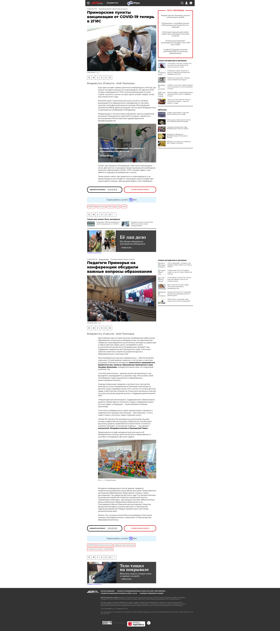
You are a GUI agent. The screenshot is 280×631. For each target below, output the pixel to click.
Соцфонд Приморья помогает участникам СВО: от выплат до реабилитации (175, 51)
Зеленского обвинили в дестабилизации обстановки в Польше (177, 136)
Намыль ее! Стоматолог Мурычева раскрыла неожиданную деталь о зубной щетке (179, 293)
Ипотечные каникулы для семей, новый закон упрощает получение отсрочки (175, 34)
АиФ (97, 72)
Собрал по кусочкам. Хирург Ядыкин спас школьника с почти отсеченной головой (180, 86)
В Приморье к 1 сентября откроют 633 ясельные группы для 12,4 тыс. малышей (175, 25)
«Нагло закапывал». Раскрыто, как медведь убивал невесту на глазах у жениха (179, 264)
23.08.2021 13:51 (92, 9)
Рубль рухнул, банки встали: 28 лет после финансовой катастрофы (179, 120)
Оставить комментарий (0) (140, 189)
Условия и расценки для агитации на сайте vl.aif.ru (119, 593)
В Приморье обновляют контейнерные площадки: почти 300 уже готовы (175, 43)
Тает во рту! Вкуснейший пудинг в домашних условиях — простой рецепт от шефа (179, 101)
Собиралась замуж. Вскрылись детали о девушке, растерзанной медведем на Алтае (178, 72)
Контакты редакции (107, 591)
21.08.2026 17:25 (92, 259)
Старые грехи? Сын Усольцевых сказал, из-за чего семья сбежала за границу (179, 272)
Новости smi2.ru (94, 253)
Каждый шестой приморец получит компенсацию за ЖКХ (175, 16)
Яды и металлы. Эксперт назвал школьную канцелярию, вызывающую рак (178, 286)
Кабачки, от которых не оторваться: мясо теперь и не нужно (179, 142)
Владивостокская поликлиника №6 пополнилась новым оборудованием (142, 223)
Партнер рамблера (119, 622)
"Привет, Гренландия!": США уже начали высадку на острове (178, 113)
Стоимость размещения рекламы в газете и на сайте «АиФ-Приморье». (141, 591)
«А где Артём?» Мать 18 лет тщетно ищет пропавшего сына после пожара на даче (179, 279)
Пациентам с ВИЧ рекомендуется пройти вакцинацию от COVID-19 (107, 223)
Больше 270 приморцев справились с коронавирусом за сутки (122, 149)
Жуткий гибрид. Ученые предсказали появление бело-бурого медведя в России (180, 94)
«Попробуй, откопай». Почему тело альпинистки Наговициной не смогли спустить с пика (179, 65)
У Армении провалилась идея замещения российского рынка (177, 127)
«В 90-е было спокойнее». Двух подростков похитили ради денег (178, 300)
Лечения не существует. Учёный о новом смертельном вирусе (178, 78)
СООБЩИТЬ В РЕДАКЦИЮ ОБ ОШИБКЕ (151, 593)
